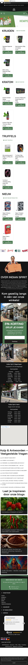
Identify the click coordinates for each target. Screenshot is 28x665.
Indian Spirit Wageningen (14, 364)
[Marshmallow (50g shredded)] (20, 39)
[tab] (14, 592)
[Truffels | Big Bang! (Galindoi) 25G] (20, 148)
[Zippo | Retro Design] (8, 229)
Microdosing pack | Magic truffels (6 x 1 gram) (8, 157)
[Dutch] (2, 639)
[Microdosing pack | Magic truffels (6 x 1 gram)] (8, 148)
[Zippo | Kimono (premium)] (8, 206)
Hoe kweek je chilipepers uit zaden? (12, 512)
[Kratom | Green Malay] (8, 91)
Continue (14, 341)
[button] (8, 52)
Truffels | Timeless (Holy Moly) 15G (7, 181)
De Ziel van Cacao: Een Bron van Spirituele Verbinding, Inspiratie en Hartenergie (12, 551)
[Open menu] (1, 13)
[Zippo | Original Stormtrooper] (20, 206)
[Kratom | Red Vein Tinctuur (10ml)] (8, 116)
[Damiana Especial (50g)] (8, 39)
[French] (6, 639)
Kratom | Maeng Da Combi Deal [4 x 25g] (20, 99)
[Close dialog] (25, 323)
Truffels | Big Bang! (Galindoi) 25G (19, 157)
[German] (8, 639)
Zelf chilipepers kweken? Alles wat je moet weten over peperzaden (12, 530)
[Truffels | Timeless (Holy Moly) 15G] (8, 173)
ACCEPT (14, 662)
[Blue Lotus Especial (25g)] (8, 63)
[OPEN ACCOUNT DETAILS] (24, 13)
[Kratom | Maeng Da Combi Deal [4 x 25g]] (20, 91)
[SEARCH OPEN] (4, 13)
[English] (4, 639)
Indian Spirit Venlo (14, 404)
